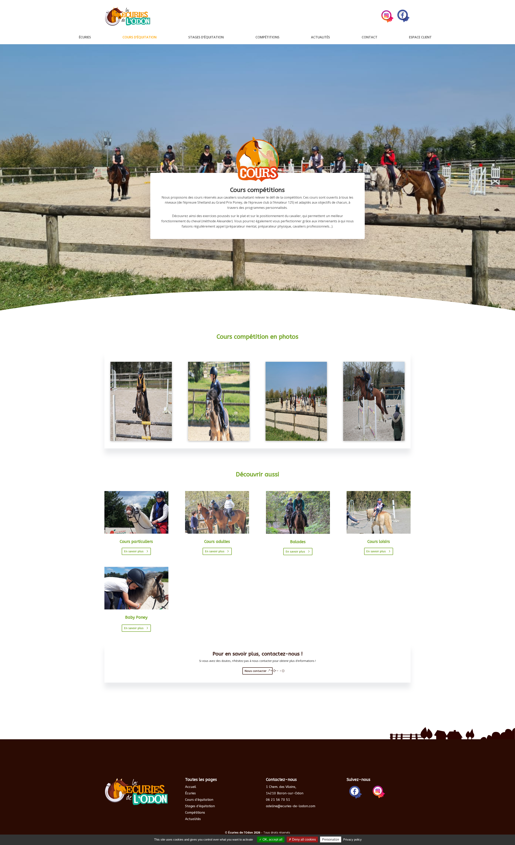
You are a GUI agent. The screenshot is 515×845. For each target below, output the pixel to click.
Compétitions (267, 37)
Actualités (320, 37)
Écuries (85, 37)
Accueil (190, 787)
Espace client (420, 37)
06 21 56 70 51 (278, 800)
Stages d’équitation (206, 37)
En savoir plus (133, 551)
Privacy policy (352, 839)
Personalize (330, 839)
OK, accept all (272, 839)
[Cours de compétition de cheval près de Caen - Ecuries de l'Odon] (141, 440)
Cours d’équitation (140, 37)
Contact (369, 37)
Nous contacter (256, 671)
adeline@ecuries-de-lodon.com (290, 806)
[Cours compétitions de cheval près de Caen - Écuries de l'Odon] (374, 440)
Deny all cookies (303, 839)
